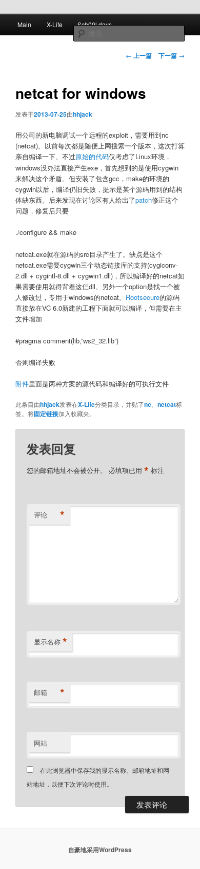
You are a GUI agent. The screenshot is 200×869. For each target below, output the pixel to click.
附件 (22, 383)
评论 (49, 515)
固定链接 (46, 413)
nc (147, 404)
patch (143, 200)
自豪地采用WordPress (100, 849)
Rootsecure (142, 297)
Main (24, 24)
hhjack (82, 114)
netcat (166, 404)
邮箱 (49, 692)
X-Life (55, 24)
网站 (40, 743)
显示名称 (50, 642)
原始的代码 (92, 156)
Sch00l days (94, 24)
